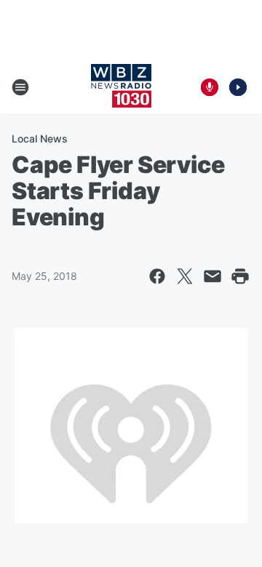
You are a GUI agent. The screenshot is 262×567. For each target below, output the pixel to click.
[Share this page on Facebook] (157, 276)
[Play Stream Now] (238, 87)
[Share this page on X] (185, 276)
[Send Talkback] (209, 87)
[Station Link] (121, 87)
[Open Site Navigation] (20, 87)
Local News (40, 138)
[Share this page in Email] (212, 276)
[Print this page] (240, 276)
